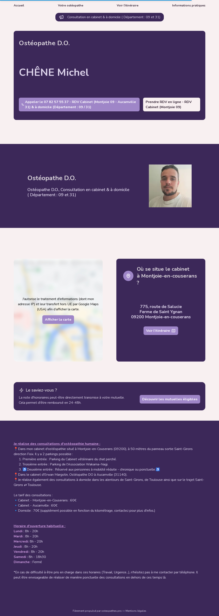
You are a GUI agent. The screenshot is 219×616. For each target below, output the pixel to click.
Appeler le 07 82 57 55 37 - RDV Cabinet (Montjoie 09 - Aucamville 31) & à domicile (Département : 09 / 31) (80, 104)
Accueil (19, 5)
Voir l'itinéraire (127, 5)
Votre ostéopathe (70, 5)
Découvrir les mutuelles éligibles (170, 399)
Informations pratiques (188, 5)
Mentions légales (136, 611)
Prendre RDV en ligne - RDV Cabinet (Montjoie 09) (169, 104)
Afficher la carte (58, 319)
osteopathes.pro (111, 611)
